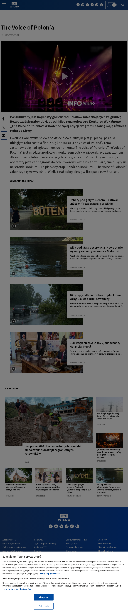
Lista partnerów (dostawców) (17, 589)
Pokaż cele (44, 606)
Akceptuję (43, 597)
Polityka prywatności (50, 573)
